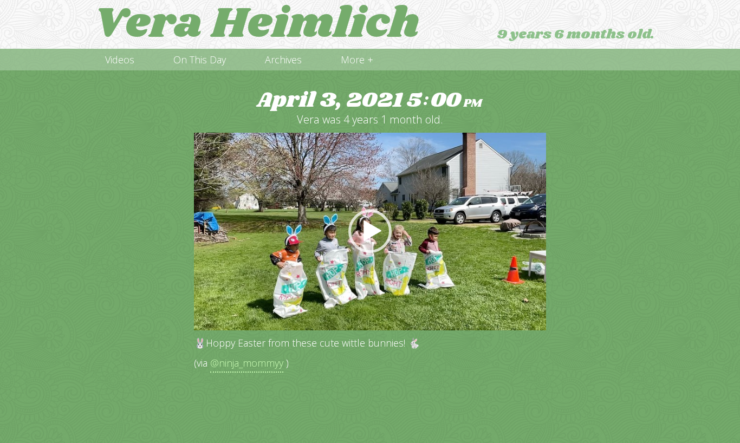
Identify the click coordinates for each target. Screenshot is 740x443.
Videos (119, 59)
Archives (283, 59)
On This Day (199, 59)
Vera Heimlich (257, 24)
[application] (370, 232)
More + (357, 59)
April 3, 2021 (369, 100)
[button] (370, 231)
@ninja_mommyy (246, 362)
